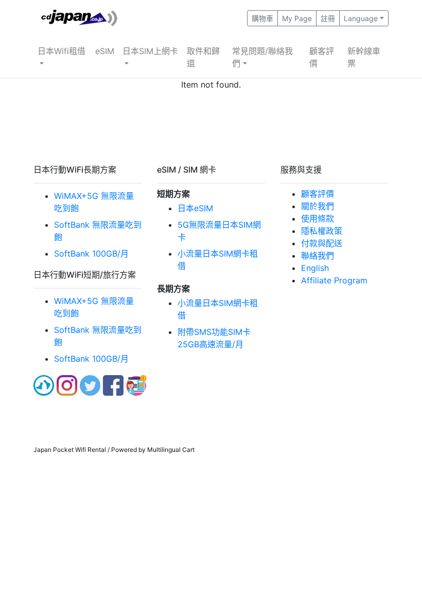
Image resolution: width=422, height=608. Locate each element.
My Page (297, 18)
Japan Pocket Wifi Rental (69, 449)
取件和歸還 (203, 57)
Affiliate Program (334, 280)
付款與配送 (321, 243)
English (315, 268)
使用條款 (317, 218)
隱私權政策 (321, 231)
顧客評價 (321, 57)
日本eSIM (195, 208)
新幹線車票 (363, 57)
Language (361, 18)
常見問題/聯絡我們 (262, 57)
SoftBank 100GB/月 (91, 253)
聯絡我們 (317, 255)
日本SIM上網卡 (150, 51)
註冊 (328, 18)
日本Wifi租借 (61, 51)
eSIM (104, 51)
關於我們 (317, 206)
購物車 (262, 18)
